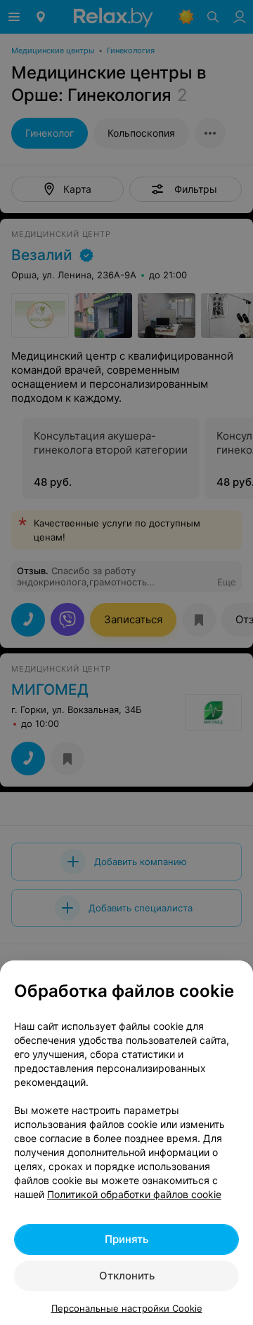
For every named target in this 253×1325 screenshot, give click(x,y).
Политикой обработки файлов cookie (134, 1194)
